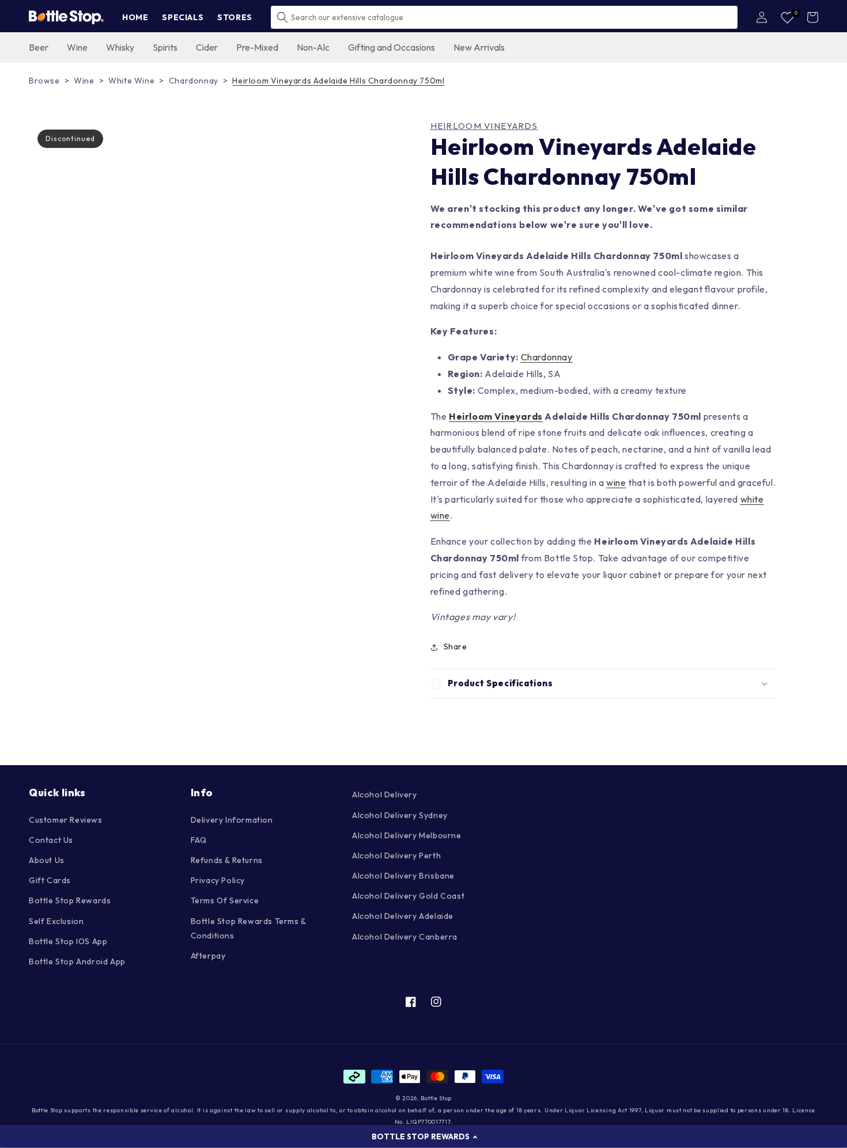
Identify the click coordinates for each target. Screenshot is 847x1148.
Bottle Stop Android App (77, 961)
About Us (47, 860)
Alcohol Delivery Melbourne (407, 835)
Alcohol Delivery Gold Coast (408, 896)
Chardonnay (193, 80)
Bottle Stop (436, 1098)
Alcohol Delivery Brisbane (403, 875)
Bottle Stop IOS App (68, 941)
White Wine (131, 80)
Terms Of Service (225, 900)
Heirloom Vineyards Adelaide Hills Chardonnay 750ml (338, 80)
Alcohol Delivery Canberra (404, 937)
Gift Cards (50, 880)
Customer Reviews (66, 820)
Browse (44, 80)
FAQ (199, 840)
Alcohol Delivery (384, 794)
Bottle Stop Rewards (70, 900)
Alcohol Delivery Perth (396, 855)
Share (455, 646)
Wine (84, 80)
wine (616, 482)
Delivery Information (232, 820)
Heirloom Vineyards (484, 126)
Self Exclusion (56, 921)
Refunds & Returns (227, 860)
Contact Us (51, 840)
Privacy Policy (218, 880)
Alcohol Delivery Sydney (400, 815)
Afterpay (208, 956)
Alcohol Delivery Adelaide (402, 916)
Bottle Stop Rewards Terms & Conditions (248, 928)
